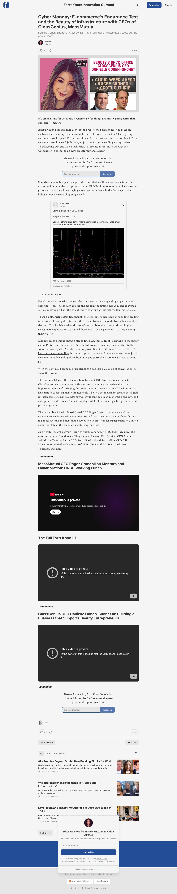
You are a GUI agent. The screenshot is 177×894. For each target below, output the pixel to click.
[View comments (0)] (65, 774)
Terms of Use (102, 858)
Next (130, 742)
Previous (48, 742)
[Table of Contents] (3, 447)
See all (43, 832)
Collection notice (104, 874)
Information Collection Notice (88, 861)
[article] (88, 768)
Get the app (102, 881)
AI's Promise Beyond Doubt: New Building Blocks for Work (75, 761)
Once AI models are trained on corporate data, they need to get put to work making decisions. (74, 791)
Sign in (168, 5)
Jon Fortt (49, 41)
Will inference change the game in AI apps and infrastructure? (67, 784)
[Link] (34, 466)
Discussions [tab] (59, 753)
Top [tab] (41, 753)
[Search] (137, 5)
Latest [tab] (48, 753)
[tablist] (52, 753)
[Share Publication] (143, 5)
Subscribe (154, 5)
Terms (92, 874)
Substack (75, 888)
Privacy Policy (109, 861)
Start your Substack (81, 881)
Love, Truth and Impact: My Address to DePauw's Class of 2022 (74, 809)
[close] (115, 819)
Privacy (84, 874)
